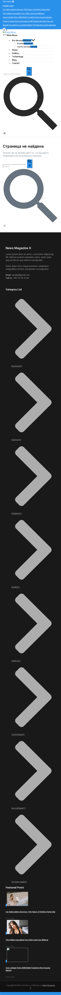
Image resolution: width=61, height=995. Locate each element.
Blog (14, 60)
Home (15, 50)
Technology (17, 56)
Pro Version (21, 40)
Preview (25, 43)
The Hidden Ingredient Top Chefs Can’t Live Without (27, 940)
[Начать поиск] (29, 71)
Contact (16, 63)
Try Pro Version (27, 47)
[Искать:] (17, 74)
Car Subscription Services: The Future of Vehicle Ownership (30, 912)
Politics (15, 53)
